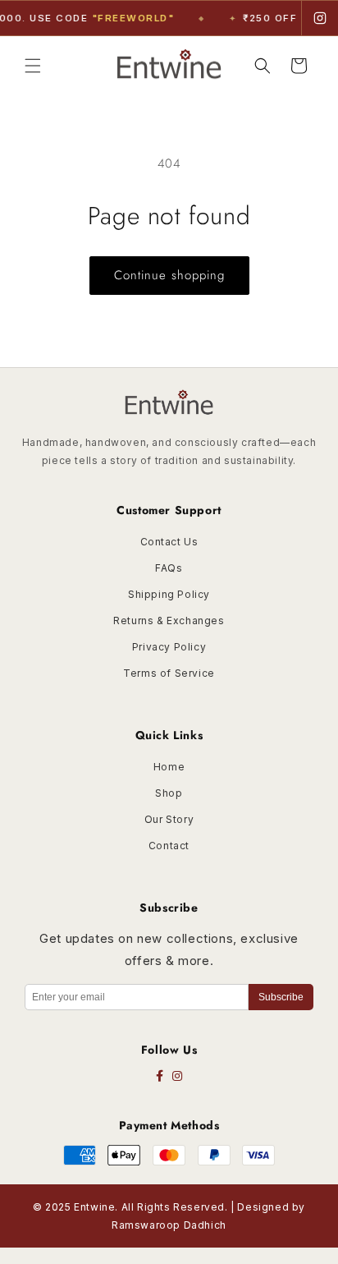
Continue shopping (169, 275)
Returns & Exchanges (168, 620)
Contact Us (169, 541)
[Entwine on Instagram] (320, 18)
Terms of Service (169, 673)
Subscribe (281, 997)
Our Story (169, 819)
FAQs (168, 568)
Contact (169, 845)
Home (169, 767)
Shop (168, 793)
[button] (33, 66)
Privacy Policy (169, 647)
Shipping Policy (169, 594)
